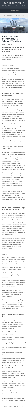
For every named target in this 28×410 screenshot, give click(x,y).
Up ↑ (22, 406)
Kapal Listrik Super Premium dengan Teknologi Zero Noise (11, 38)
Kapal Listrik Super (7, 63)
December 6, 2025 (7, 44)
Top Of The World (14, 3)
